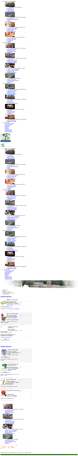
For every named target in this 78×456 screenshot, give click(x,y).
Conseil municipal (10, 9)
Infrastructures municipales (12, 60)
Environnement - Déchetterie (12, 103)
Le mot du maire (10, 8)
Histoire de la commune (11, 120)
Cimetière (9, 82)
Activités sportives (10, 59)
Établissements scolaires (11, 51)
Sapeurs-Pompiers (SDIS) (12, 62)
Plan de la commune (11, 102)
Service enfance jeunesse (11, 49)
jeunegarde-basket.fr (14, 319)
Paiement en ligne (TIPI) (11, 29)
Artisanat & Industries (11, 91)
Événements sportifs (11, 112)
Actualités (9, 41)
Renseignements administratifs (12, 19)
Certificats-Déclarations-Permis (13, 80)
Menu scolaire (7, 125)
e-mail (17, 368)
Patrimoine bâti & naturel (11, 121)
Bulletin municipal (8, 130)
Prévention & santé (10, 71)
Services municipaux (11, 18)
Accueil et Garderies (8, 124)
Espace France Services (11, 31)
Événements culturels (11, 111)
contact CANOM (10, 304)
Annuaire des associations (12, 61)
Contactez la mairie (8, 131)
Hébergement (9, 100)
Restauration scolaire (11, 50)
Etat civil (9, 20)
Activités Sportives (5, 296)
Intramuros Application (11, 38)
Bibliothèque (9, 110)
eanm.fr (10, 306)
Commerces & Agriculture (12, 90)
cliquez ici (8, 339)
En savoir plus (57, 454)
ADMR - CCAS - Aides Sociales (13, 69)
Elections (9, 21)
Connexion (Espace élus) (11, 39)
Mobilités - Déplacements (12, 72)
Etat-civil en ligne (10, 30)
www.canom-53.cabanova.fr (14, 308)
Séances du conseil (10, 10)
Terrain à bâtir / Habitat (11, 79)
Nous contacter (10, 40)
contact (15, 317)
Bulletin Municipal (10, 11)
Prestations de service (11, 92)
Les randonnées (10, 101)
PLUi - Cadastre (10, 81)
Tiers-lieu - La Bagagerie (11, 93)
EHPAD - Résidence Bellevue (12, 70)
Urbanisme (7, 128)
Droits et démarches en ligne (12, 28)
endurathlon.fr (8, 337)
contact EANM (17, 303)
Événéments (9, 113)
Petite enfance (9, 52)
